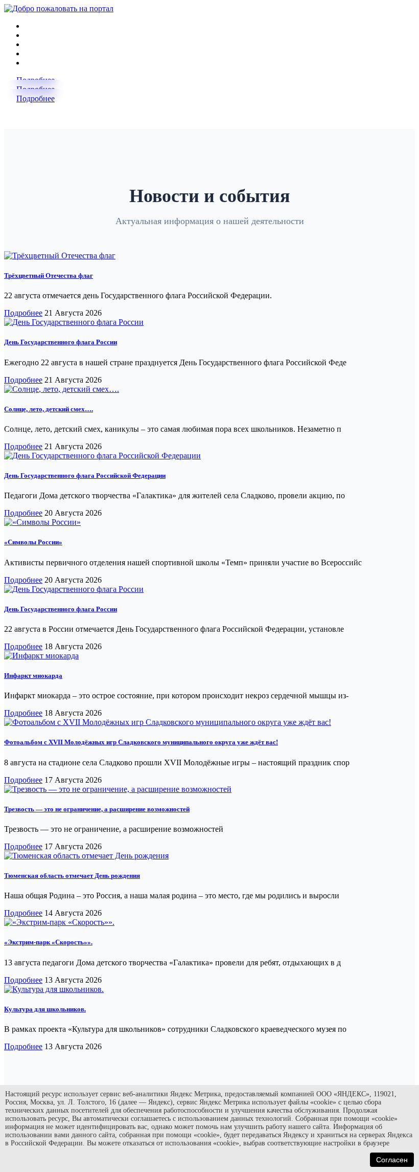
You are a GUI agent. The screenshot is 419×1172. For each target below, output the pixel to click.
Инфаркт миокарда (33, 675)
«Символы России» (33, 542)
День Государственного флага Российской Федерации (85, 475)
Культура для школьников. (45, 1009)
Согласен (392, 1160)
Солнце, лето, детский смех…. (48, 409)
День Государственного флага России (60, 342)
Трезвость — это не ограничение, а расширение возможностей (97, 809)
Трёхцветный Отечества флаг (48, 275)
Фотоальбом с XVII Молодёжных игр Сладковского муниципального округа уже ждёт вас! (141, 742)
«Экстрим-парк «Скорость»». (48, 942)
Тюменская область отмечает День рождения (72, 875)
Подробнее (35, 98)
